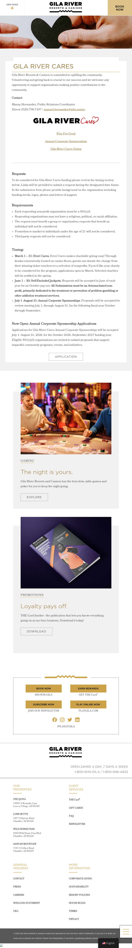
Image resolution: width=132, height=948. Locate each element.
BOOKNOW (119, 8)
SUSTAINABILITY (79, 887)
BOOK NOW (43, 688)
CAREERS (18, 895)
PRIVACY (74, 919)
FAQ (71, 816)
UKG (15, 911)
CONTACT (18, 879)
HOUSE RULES (77, 903)
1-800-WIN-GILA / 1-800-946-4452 (101, 772)
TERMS (73, 911)
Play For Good (66, 133)
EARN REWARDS (88, 688)
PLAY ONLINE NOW (88, 704)
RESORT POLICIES (79, 895)
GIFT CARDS (76, 808)
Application (66, 357)
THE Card (74, 800)
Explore (34, 497)
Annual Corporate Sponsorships (66, 141)
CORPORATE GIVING (80, 879)
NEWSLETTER (77, 824)
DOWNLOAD (36, 631)
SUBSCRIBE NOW (43, 704)
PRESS (17, 887)
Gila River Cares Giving (66, 149)
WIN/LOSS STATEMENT (26, 903)
